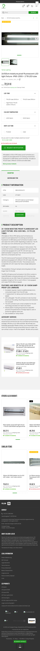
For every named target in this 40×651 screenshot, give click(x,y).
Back (2, 18)
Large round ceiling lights (7, 603)
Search (33, 12)
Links (2, 578)
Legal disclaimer (5, 562)
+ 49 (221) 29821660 (8, 513)
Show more (20, 214)
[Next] (36, 38)
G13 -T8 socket (19, 211)
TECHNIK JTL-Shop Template (26, 638)
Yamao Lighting (6, 70)
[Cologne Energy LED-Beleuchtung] (3, 6)
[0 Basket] (32, 6)
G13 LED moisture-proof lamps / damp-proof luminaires (14, 18)
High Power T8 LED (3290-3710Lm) (11, 104)
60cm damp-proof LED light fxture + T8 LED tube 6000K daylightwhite (14, 425)
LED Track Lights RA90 (7, 595)
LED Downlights (5, 598)
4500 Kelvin (9, 118)
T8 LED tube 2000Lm (12, 99)
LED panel (4, 587)
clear (24, 132)
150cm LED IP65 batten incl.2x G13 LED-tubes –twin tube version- (13, 476)
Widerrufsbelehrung (6, 557)
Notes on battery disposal (7, 575)
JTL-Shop (15, 638)
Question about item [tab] (12, 178)
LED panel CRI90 (5, 589)
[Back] (3, 38)
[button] (20, 93)
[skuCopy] (20, 79)
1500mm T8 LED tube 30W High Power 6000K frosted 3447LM (25, 363)
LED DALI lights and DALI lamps (9, 600)
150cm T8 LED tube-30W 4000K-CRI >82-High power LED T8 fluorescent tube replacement (26, 345)
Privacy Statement (6, 568)
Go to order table (7, 140)
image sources (5, 573)
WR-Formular (4, 560)
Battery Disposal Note (6, 570)
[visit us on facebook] (8, 503)
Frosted (8, 132)
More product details (9, 164)
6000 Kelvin (26, 118)
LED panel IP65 (5, 592)
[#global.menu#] (36, 6)
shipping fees (26, 629)
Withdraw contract (20, 641)
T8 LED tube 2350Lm (29, 99)
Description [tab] (10, 173)
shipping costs (13, 87)
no (16, 206)
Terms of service (5, 565)
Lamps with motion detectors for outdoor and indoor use (15, 606)
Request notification (15, 148)
